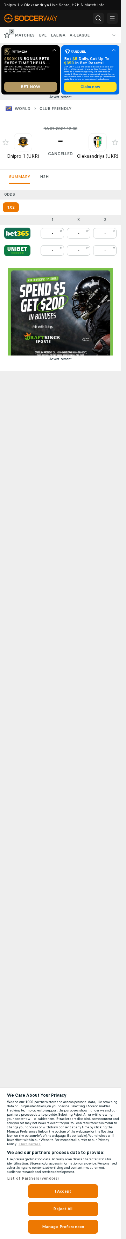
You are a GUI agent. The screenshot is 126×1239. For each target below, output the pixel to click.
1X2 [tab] (11, 207)
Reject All (62, 1208)
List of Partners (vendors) (33, 1178)
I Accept (63, 1191)
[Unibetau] (17, 250)
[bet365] (17, 233)
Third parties (30, 1144)
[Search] (98, 18)
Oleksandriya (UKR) (97, 156)
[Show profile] (23, 142)
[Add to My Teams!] (5, 142)
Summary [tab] (19, 176)
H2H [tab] (44, 176)
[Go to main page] (35, 18)
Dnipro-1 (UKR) (23, 156)
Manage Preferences (63, 1226)
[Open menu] (112, 18)
